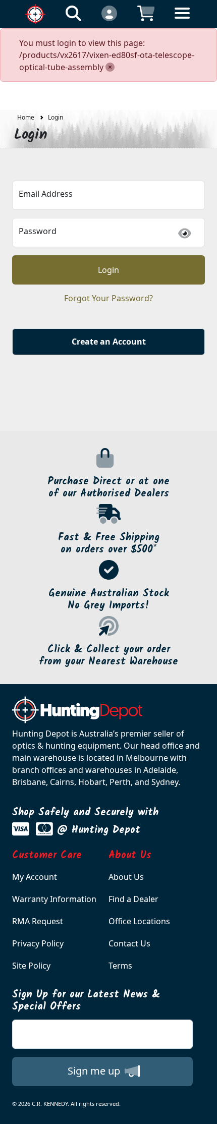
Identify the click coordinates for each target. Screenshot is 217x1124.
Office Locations (139, 921)
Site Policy (31, 965)
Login (55, 117)
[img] (184, 233)
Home (25, 117)
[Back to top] (203, 1110)
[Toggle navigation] (182, 21)
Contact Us (129, 943)
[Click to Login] (109, 13)
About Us (126, 876)
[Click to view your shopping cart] (146, 13)
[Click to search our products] (73, 13)
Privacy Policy (38, 943)
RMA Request (37, 921)
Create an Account (109, 341)
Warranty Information (54, 899)
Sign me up (95, 1071)
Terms (120, 965)
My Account (34, 876)
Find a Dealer (133, 899)
